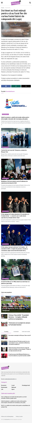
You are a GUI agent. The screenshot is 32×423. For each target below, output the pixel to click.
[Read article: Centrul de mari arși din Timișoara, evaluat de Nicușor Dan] (16, 138)
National (14, 387)
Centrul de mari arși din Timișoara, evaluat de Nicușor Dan (14, 151)
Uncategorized (26, 385)
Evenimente (7, 7)
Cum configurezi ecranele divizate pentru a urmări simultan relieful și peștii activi (14, 397)
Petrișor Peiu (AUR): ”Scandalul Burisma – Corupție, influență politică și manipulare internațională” (19, 317)
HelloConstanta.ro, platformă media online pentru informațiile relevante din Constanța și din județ (15, 118)
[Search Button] (30, 2)
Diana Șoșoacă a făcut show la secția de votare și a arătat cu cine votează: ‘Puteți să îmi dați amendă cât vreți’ (20, 349)
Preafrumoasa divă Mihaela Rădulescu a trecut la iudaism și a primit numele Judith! (19, 355)
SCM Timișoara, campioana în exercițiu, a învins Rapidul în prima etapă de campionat (15, 308)
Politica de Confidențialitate (7, 416)
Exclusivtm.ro (7, 419)
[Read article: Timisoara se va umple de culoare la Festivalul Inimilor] (4, 324)
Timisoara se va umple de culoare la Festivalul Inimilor (19, 324)
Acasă (2, 7)
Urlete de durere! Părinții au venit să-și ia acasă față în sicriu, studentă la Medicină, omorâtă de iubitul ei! (19, 343)
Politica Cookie (19, 416)
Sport (13, 389)
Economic (3, 385)
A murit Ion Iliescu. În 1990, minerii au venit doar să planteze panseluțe (15, 282)
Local (13, 385)
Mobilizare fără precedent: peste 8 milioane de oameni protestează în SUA (14, 182)
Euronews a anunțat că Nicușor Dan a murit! (20, 335)
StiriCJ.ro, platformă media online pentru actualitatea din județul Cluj (15, 406)
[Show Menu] (2, 2)
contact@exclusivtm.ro (10, 379)
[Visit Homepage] (16, 2)
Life (2, 389)
